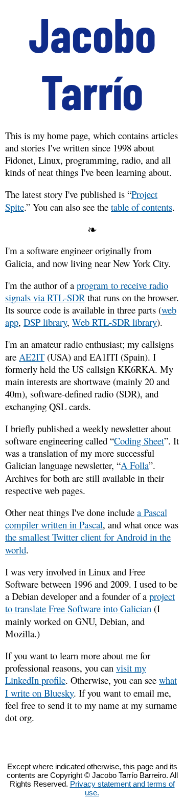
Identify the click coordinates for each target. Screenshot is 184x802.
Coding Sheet (139, 440)
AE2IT (31, 356)
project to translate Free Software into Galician (90, 602)
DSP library (45, 322)
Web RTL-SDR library (114, 322)
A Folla (135, 465)
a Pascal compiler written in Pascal (86, 518)
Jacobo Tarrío (92, 62)
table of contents (141, 207)
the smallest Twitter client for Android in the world (88, 542)
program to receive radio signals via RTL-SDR (86, 291)
